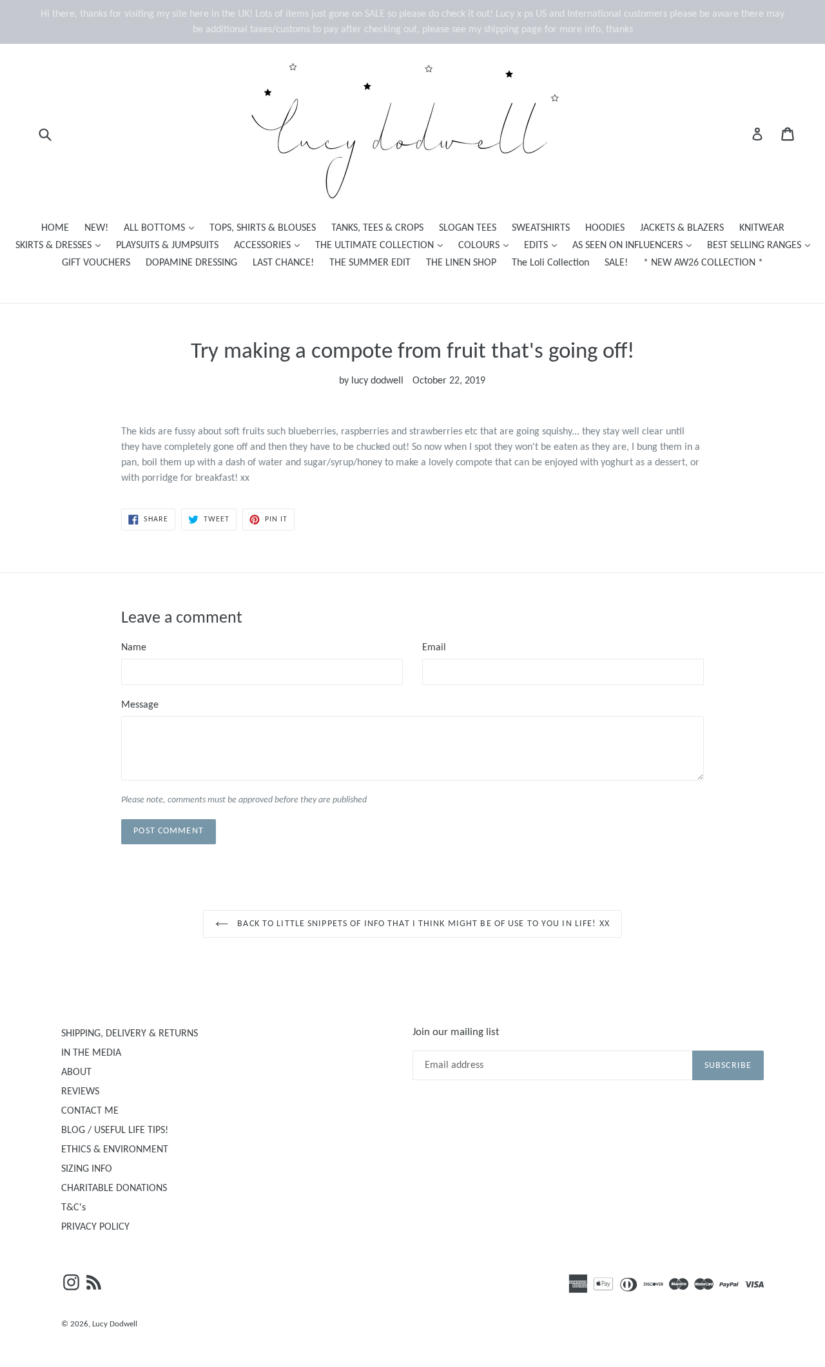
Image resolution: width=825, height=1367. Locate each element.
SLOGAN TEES (467, 228)
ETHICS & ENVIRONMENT (114, 1150)
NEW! (96, 228)
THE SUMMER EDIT (370, 263)
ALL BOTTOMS (162, 227)
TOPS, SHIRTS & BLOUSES (262, 228)
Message (140, 705)
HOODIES (605, 228)
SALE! (616, 263)
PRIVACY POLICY (95, 1227)
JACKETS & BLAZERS (682, 228)
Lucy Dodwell (114, 1324)
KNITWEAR (761, 228)
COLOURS (486, 245)
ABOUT (76, 1072)
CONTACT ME (90, 1111)
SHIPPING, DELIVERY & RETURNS (129, 1034)
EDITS (543, 245)
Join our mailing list (456, 1032)
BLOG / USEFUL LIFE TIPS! (114, 1130)
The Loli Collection (550, 263)
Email (434, 648)
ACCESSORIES (270, 245)
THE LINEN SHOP (461, 263)
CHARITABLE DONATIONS (114, 1188)
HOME (55, 228)
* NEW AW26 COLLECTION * (703, 263)
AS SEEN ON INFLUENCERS (635, 245)
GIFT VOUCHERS (96, 263)
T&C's (73, 1208)
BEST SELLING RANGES (762, 245)
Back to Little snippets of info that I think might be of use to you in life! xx (422, 924)
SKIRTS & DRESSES (61, 245)
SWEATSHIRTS (541, 228)
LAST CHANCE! (283, 263)
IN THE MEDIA (91, 1053)
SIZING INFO (86, 1169)
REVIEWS (80, 1092)
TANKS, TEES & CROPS (377, 228)
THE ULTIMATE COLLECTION (382, 245)
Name (133, 648)
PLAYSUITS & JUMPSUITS (167, 245)
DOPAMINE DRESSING (191, 263)
